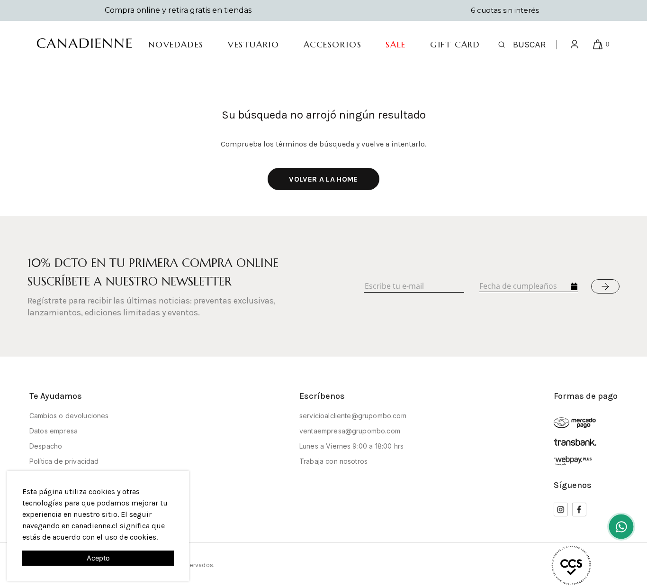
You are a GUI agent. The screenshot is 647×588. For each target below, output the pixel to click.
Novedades (176, 44)
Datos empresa (53, 431)
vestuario (253, 44)
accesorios (333, 44)
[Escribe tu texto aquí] (621, 527)
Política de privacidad (64, 461)
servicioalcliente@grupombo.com (352, 416)
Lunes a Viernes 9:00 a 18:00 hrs (351, 446)
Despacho (45, 446)
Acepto (98, 558)
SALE (396, 44)
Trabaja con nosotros (333, 461)
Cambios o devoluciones (69, 416)
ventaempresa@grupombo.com (349, 431)
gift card (455, 44)
